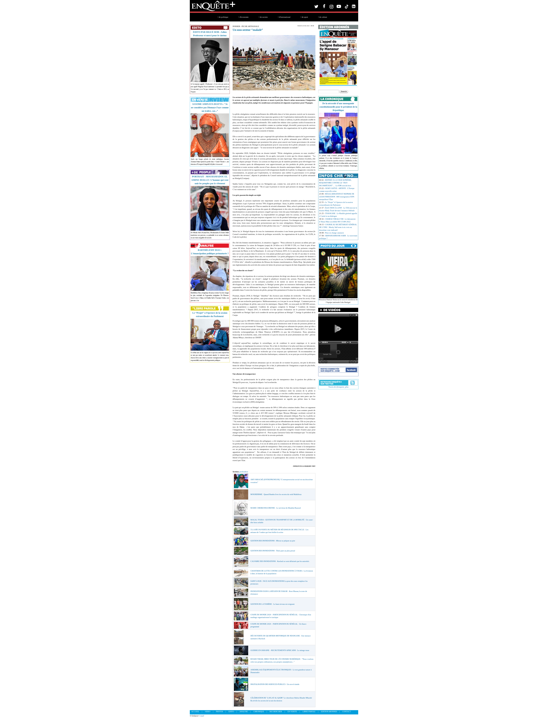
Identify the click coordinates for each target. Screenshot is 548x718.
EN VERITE (292, 711)
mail (202, 716)
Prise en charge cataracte (334, 233)
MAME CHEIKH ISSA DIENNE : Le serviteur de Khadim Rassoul (275, 508)
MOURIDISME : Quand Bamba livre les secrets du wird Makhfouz (276, 494)
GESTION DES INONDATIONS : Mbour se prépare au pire (272, 541)
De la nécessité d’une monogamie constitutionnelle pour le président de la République (338, 106)
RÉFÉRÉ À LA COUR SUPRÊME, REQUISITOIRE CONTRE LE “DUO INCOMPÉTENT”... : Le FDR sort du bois (335, 183)
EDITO (231, 711)
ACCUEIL (195, 711)
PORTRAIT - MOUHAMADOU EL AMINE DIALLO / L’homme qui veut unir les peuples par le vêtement (209, 180)
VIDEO (207, 711)
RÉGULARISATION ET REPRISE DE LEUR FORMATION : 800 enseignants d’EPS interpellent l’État (336, 196)
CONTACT (346, 711)
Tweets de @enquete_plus (338, 387)
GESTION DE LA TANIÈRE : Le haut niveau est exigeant (272, 604)
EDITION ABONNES (329, 711)
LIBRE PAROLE (309, 711)
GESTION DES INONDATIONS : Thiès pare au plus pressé (272, 551)
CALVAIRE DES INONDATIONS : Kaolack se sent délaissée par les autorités (279, 561)
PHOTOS (219, 711)
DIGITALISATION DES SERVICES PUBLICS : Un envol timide (274, 684)
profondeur (243, 472)
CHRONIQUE (258, 711)
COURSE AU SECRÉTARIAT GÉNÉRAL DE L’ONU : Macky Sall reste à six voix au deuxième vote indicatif (338, 227)
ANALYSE (243, 711)
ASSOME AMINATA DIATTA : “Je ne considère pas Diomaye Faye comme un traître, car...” (210, 107)
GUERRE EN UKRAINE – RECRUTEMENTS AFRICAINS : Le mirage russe (279, 650)
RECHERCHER (276, 711)
